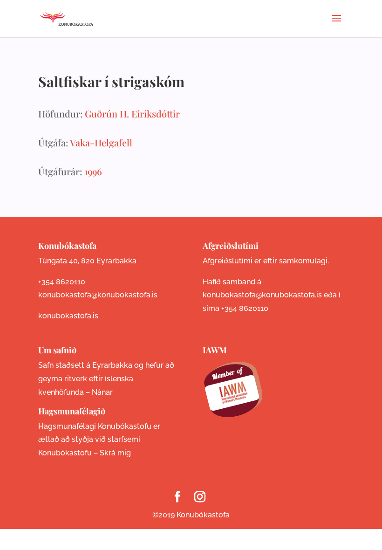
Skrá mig (115, 452)
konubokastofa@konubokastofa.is (97, 294)
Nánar (102, 392)
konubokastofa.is (68, 315)
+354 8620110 (61, 281)
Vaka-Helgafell (101, 142)
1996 (93, 171)
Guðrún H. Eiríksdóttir (132, 113)
